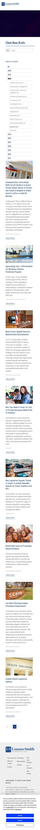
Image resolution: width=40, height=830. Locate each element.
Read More (10, 238)
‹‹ (7, 727)
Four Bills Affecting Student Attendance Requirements (17, 604)
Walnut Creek (10, 762)
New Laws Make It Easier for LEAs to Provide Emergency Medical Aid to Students (19, 410)
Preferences (20, 825)
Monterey (20, 758)
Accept (20, 815)
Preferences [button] (18, 809)
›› (18, 727)
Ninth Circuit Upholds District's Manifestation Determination (18, 333)
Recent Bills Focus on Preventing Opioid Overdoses (18, 547)
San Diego (29, 772)
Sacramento (11, 758)
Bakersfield (21, 761)
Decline (20, 820)
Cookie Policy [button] (10, 807)
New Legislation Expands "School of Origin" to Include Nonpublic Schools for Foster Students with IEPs (19, 484)
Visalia (19, 765)
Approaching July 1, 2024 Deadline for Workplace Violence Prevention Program (19, 269)
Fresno (9, 767)
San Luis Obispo (29, 760)
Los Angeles (30, 767)
